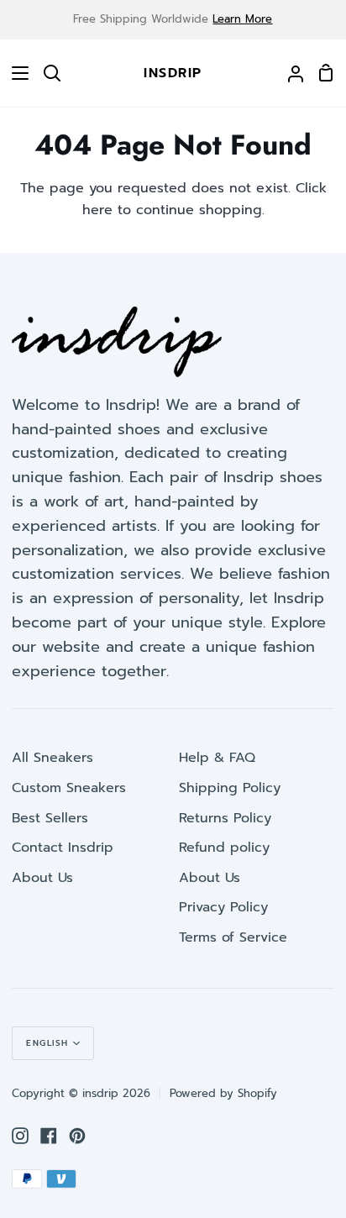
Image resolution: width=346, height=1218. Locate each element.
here (97, 210)
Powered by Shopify (223, 1093)
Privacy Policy (223, 907)
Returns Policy (225, 818)
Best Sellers (50, 818)
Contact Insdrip (62, 847)
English (47, 1043)
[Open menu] (15, 73)
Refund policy (224, 847)
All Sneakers (52, 758)
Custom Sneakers (69, 788)
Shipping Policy (229, 788)
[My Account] (289, 73)
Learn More (242, 19)
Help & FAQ (217, 758)
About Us (42, 878)
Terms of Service (233, 937)
